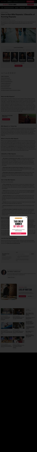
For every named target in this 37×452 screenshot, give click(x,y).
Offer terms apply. (18, 230)
